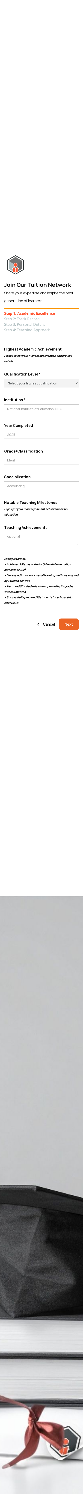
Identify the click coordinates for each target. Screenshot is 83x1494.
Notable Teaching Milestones (36, 508)
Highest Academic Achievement (38, 355)
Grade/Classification (23, 451)
